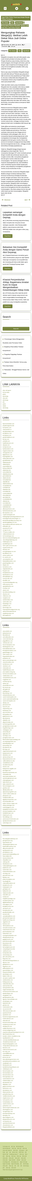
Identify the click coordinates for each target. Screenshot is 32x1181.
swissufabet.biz (7, 472)
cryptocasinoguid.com (9, 514)
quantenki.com (7, 1014)
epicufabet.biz (6, 497)
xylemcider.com (7, 601)
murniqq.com (6, 1162)
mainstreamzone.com (9, 929)
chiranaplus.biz (7, 774)
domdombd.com (7, 1082)
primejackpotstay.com (9, 1113)
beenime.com (6, 1047)
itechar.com (6, 439)
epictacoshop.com (8, 757)
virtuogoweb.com (7, 452)
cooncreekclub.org (8, 639)
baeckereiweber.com (8, 423)
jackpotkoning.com (8, 1094)
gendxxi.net (6, 1005)
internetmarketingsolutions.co (11, 960)
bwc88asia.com (7, 553)
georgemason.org (7, 840)
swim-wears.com (7, 654)
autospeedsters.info (8, 987)
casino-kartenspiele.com (9, 697)
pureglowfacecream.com (9, 726)
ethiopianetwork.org (8, 937)
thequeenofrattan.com (9, 972)
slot (10, 1152)
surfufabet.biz (6, 487)
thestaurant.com (7, 1065)
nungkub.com (6, 598)
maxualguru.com (7, 904)
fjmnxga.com (6, 749)
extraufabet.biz (7, 480)
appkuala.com (6, 733)
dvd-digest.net (6, 770)
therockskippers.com (8, 786)
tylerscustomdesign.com (9, 660)
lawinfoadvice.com (8, 574)
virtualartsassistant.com (9, 1042)
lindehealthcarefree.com (9, 846)
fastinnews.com (7, 1088)
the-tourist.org (6, 687)
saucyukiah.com (7, 631)
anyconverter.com (8, 712)
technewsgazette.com (9, 724)
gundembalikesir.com (9, 437)
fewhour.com (6, 924)
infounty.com (6, 549)
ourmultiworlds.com (8, 637)
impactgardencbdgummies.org (11, 609)
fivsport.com (6, 570)
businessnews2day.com (9, 1022)
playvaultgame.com (8, 1117)
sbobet (18, 1160)
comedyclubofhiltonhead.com (11, 1040)
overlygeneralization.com (10, 935)
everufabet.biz (6, 503)
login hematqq (15, 1163)
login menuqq (23, 1162)
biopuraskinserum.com (9, 759)
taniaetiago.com (7, 603)
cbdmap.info (6, 862)
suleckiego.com (7, 822)
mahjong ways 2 (13, 1154)
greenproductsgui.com (9, 918)
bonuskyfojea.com (8, 1072)
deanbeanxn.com (7, 864)
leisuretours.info (7, 943)
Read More (8, 236)
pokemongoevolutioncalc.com (11, 1107)
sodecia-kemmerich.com (10, 1049)
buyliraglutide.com (8, 456)
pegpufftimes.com (8, 641)
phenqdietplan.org (7, 576)
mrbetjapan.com (7, 730)
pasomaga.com (7, 607)
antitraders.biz (6, 526)
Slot (12, 22)
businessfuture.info (8, 858)
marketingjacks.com (8, 807)
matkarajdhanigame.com (9, 865)
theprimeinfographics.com (10, 1044)
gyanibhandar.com (8, 460)
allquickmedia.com (8, 722)
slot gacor (21, 1150)
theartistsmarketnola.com (10, 772)
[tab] (5, 8)
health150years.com (8, 670)
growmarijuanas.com (8, 931)
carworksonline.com (8, 662)
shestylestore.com (8, 1125)
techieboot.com (7, 435)
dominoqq (5, 396)
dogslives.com (7, 966)
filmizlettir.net (6, 635)
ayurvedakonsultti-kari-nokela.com (12, 524)
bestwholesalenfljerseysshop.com (12, 520)
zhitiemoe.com (7, 596)
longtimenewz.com (8, 1098)
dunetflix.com (6, 580)
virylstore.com (7, 666)
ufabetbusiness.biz (8, 474)
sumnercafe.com (7, 578)
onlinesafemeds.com (8, 458)
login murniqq (6, 1163)
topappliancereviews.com (10, 809)
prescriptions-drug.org (9, 672)
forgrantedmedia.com (9, 656)
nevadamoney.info (8, 764)
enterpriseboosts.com (9, 695)
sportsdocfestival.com (9, 1123)
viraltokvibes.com (7, 675)
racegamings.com (8, 1111)
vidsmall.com (6, 1020)
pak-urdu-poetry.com (8, 956)
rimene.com (6, 766)
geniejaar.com (6, 889)
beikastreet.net (7, 633)
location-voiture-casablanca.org (11, 1036)
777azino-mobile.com (9, 532)
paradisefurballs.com (8, 912)
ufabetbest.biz (6, 489)
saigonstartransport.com (9, 751)
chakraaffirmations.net (9, 883)
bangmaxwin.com (8, 753)
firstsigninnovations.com (9, 650)
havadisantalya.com (8, 431)
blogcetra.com (7, 958)
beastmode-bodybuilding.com (11, 854)
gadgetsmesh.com (8, 939)
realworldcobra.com (8, 983)
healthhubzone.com (8, 443)
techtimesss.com (7, 664)
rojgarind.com (6, 922)
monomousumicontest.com (10, 991)
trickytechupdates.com (9, 811)
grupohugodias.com (8, 563)
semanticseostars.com (9, 927)
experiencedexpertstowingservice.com (13, 1032)
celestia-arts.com (7, 642)
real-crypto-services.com (10, 545)
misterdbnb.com (7, 1055)
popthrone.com (7, 867)
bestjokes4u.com (7, 885)
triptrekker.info (6, 1003)
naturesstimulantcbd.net (9, 611)
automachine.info (7, 985)
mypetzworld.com (8, 547)
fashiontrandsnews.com (9, 510)
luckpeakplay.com (8, 1102)
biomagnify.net (7, 615)
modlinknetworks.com (9, 1096)
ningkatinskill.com (8, 569)
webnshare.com (7, 933)
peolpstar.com (6, 658)
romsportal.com (7, 1121)
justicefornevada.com (9, 941)
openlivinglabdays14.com (10, 522)
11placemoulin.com (8, 893)
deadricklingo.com (8, 993)
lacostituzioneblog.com (9, 592)
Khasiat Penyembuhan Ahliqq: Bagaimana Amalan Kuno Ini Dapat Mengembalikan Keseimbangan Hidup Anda (16, 284)
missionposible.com (8, 801)
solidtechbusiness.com (9, 1028)
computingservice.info (9, 949)
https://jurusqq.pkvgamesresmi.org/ (12, 1169)
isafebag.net (6, 691)
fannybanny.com (7, 1090)
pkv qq (13, 1146)
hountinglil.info (6, 881)
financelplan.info (7, 856)
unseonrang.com (7, 954)
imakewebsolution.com (9, 871)
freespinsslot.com (8, 910)
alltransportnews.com (9, 509)
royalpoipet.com (7, 1063)
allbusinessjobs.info (8, 848)
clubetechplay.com (8, 1080)
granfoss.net (6, 788)
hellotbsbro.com (7, 945)
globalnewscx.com (8, 964)
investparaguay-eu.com (9, 551)
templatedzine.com (8, 572)
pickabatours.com (8, 852)
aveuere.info (6, 914)
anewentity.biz (6, 731)
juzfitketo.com (6, 605)
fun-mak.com (6, 1051)
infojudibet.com (7, 860)
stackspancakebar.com (9, 776)
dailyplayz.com (7, 1084)
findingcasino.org (7, 982)
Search (7, 316)
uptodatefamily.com (8, 586)
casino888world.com (8, 1053)
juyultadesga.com (7, 543)
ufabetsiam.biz (7, 470)
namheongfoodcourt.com (10, 778)
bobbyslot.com (7, 891)
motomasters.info (7, 1007)
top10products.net (8, 850)
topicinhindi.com (7, 842)
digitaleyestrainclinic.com (10, 799)
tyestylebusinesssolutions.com (11, 1061)
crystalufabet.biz (7, 499)
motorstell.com (7, 668)
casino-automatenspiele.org (10, 699)
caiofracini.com (7, 951)
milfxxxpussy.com (8, 584)
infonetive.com (7, 755)
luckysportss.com (8, 1100)
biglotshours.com (7, 454)
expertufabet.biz (7, 466)
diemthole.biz (6, 718)
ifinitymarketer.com (8, 1092)
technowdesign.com (8, 536)
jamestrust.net (7, 704)
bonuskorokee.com (8, 1074)
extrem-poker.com (8, 555)
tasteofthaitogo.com (8, 743)
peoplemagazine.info (8, 425)
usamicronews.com (8, 1103)
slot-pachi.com (7, 908)
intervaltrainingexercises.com (11, 1059)
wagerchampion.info (8, 989)
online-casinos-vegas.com (10, 803)
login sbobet (12, 1160)
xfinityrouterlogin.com (9, 805)
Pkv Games (5, 22)
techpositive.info (7, 953)
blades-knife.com (7, 976)
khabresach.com (7, 815)
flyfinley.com (6, 877)
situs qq (14, 1148)
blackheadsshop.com (9, 1034)
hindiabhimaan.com (8, 813)
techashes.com (7, 427)
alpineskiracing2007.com (9, 792)
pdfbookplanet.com (8, 968)
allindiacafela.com (8, 790)
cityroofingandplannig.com (10, 540)
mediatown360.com (8, 797)
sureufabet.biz (6, 491)
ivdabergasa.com (7, 541)
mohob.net (6, 896)
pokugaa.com (6, 1115)
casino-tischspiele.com (9, 701)
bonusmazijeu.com (8, 1071)
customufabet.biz (7, 493)
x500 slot (21, 1152)
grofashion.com (7, 1105)
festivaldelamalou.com (9, 648)
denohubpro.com (7, 974)
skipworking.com (7, 708)
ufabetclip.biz (6, 464)
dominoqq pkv (20, 1146)
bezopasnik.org (7, 747)
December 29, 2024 (9, 44)
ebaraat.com (6, 445)
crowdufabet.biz (7, 505)
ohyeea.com (6, 594)
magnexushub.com (8, 451)
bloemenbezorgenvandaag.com (11, 739)
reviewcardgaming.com (9, 1030)
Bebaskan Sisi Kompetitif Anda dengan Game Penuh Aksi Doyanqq (16, 249)
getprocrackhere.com (9, 1086)
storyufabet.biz (7, 495)
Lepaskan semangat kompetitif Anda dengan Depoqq (14, 215)
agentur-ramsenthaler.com (10, 999)
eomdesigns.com (7, 1001)
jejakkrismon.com (8, 716)
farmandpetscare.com (9, 947)
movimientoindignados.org (10, 582)
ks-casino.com (7, 557)
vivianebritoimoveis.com (9, 677)
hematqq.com (15, 1162)
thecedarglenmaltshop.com (10, 838)
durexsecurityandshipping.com (11, 538)
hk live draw (6, 392)
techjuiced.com (7, 447)
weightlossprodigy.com (9, 898)
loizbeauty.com (7, 710)
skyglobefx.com (7, 995)
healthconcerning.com (9, 920)
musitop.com (6, 588)
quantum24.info (7, 1013)
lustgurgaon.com (7, 887)
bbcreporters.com (8, 512)
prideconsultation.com (9, 879)
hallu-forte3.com (7, 782)
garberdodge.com (7, 652)
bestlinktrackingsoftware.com (11, 1067)
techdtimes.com (7, 433)
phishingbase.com (8, 1109)
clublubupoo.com (7, 1069)
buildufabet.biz (7, 507)
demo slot (15, 1152)
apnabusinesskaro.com (9, 821)
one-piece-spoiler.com (9, 978)
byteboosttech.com (8, 449)
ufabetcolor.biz (7, 478)
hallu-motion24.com (8, 784)
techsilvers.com (7, 567)
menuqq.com (6, 1146)
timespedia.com (7, 714)
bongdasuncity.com (8, 906)
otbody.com (6, 703)
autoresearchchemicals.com (11, 819)
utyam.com (6, 590)
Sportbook (19, 22)
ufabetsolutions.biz (8, 483)
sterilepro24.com (7, 1026)
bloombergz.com (7, 693)
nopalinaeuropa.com (8, 613)
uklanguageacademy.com (10, 844)
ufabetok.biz (6, 501)
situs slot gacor (7, 390)
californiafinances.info (9, 761)
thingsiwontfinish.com (9, 1127)
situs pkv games (7, 1150)
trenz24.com (6, 706)
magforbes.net (7, 679)
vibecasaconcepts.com (9, 1011)
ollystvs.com (6, 962)
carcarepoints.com (8, 559)
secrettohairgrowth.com (9, 741)
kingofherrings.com (8, 728)
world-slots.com (7, 869)
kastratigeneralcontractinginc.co (11, 518)
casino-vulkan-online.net (9, 793)
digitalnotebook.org (8, 902)
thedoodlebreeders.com (9, 561)
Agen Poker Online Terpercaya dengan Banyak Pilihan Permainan (16, 18)
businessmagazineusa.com (10, 1016)
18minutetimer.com (8, 925)
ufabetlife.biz (6, 481)
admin (19, 44)
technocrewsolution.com (9, 673)
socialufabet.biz (7, 485)
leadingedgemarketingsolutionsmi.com (13, 516)
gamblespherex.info (8, 997)
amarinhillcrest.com (8, 685)
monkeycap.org (7, 681)
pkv (4, 402)
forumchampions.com (9, 644)
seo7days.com (7, 735)
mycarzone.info (7, 1009)
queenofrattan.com (8, 970)
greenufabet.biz (7, 476)
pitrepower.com (7, 795)
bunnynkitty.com (7, 745)
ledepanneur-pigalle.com (9, 768)
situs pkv (5, 398)
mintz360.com (7, 894)
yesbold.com (6, 441)
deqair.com (6, 565)
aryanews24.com (7, 528)
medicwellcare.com (8, 1018)
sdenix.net (5, 683)
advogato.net (6, 689)
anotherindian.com (8, 599)
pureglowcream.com (8, 737)
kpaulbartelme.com (8, 1038)
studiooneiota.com (8, 980)
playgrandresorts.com (9, 1119)
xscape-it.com (7, 530)
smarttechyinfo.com (8, 900)
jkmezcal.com (6, 1057)
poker (4, 394)
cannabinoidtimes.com (9, 916)
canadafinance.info (8, 762)
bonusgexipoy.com (8, 1076)
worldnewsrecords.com (9, 1024)
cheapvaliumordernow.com (10, 1045)
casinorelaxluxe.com (8, 1078)
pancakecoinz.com (8, 875)
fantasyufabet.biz (7, 468)
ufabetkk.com (6, 720)
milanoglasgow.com (8, 780)
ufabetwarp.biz (7, 462)
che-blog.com (6, 873)
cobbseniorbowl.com (8, 534)
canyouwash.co (7, 429)
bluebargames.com (8, 646)
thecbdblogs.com (7, 817)
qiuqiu (4, 406)
